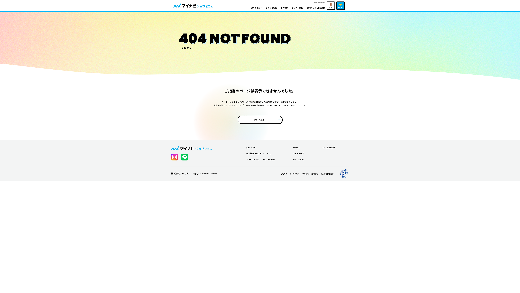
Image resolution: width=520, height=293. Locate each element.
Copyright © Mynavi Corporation (204, 173)
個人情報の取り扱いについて (258, 153)
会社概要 (284, 174)
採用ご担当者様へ (329, 147)
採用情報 (314, 174)
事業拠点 (305, 174)
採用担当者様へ (320, 2)
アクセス (296, 147)
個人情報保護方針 (327, 174)
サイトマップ (298, 153)
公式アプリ (251, 147)
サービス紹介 (295, 174)
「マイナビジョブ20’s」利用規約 (260, 159)
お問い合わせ (298, 159)
